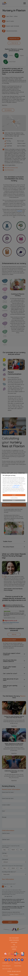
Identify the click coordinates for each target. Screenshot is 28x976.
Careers (14, 949)
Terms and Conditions (7, 968)
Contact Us (14, 947)
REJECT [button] (14, 500)
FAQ (14, 944)
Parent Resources (14, 940)
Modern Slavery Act (6, 965)
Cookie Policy (5, 962)
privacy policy (15, 487)
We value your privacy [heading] (9, 475)
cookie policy (16, 485)
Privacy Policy (17, 962)
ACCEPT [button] (14, 495)
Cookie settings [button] (14, 497)
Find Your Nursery (14, 938)
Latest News (14, 942)
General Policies (17, 965)
